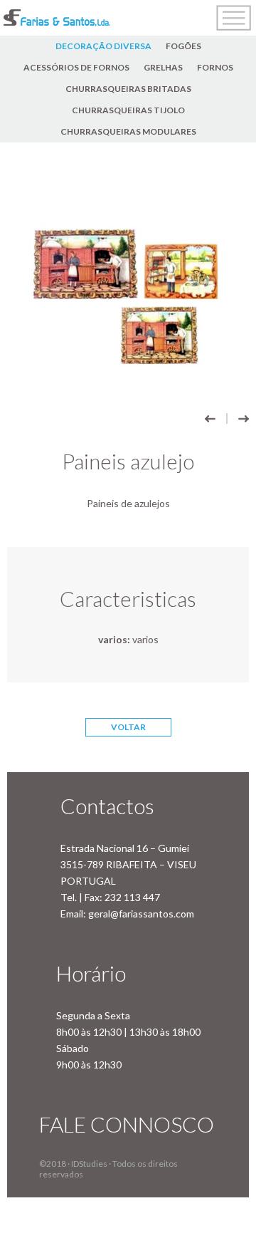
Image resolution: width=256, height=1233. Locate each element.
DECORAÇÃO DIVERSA (103, 46)
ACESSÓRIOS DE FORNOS (76, 67)
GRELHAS (163, 67)
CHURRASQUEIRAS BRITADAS (128, 88)
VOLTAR (128, 727)
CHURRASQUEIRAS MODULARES (128, 131)
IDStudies (89, 1163)
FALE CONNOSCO (126, 1124)
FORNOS (215, 67)
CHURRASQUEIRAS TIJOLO (128, 110)
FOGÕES (183, 46)
